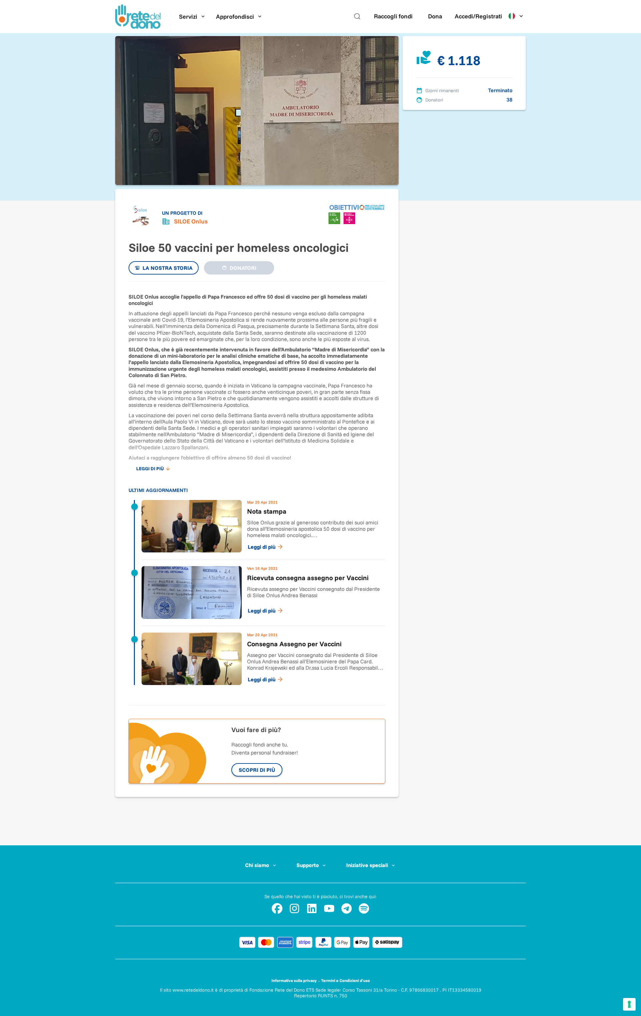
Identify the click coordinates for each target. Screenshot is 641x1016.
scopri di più (257, 770)
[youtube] (329, 908)
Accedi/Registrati (478, 16)
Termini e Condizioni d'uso (345, 980)
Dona (435, 16)
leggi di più (150, 469)
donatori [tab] (243, 268)
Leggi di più (261, 546)
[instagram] (294, 908)
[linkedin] (311, 908)
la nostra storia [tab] (168, 268)
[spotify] (364, 908)
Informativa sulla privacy (294, 980)
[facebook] (277, 908)
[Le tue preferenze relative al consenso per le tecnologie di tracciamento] (629, 1004)
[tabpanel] (257, 490)
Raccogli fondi (393, 16)
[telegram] (346, 908)
